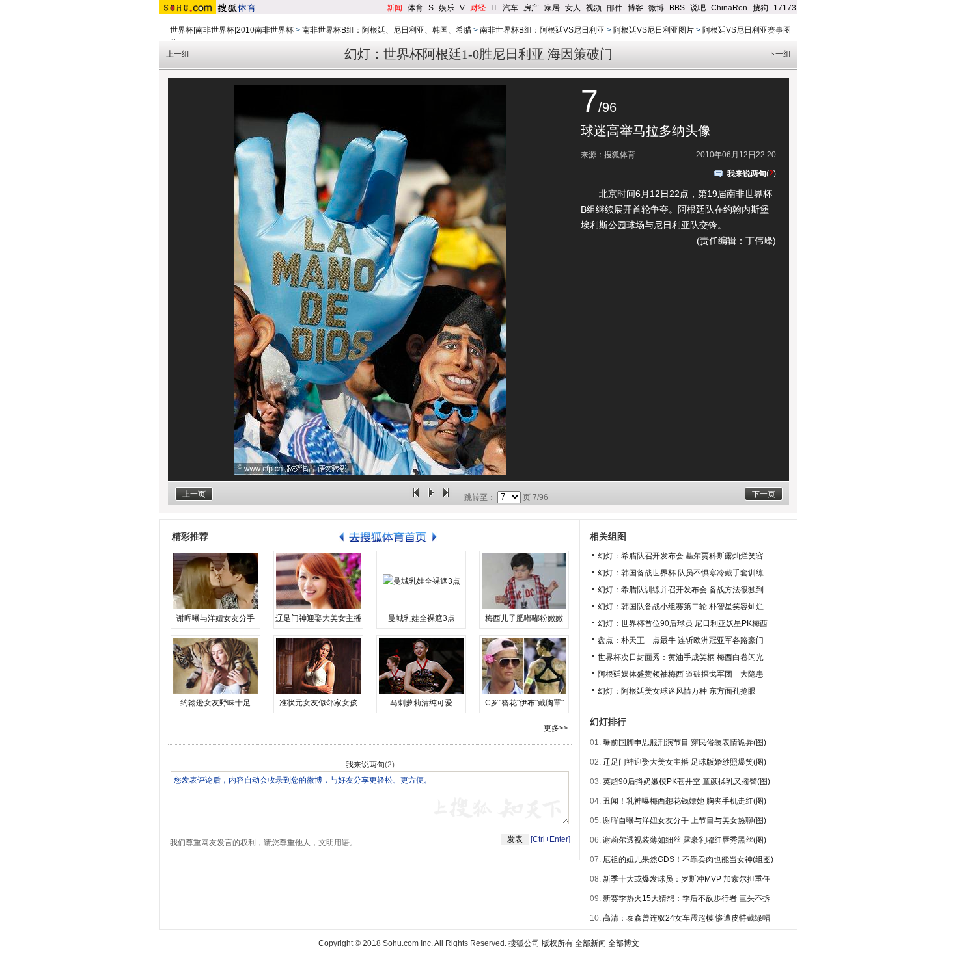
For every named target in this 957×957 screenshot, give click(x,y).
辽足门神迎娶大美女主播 (318, 618)
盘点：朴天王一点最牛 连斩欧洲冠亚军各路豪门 (681, 640)
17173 (784, 7)
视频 (594, 7)
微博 (656, 7)
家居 (552, 7)
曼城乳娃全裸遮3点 (421, 618)
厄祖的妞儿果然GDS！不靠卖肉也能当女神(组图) (688, 859)
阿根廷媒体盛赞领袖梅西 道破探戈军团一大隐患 (681, 674)
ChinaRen (729, 7)
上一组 (177, 54)
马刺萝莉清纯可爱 (421, 702)
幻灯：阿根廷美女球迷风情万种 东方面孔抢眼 (677, 691)
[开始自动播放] (430, 497)
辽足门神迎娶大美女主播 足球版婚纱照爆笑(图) (684, 762)
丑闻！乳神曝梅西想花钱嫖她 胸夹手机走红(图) (684, 801)
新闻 (394, 7)
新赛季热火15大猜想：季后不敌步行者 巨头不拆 (686, 898)
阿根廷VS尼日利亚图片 (653, 29)
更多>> (556, 728)
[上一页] (416, 497)
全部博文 (623, 943)
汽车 (510, 7)
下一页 (763, 494)
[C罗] (524, 665)
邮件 (614, 7)
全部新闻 (590, 943)
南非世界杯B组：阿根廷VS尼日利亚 (542, 29)
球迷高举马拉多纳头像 (646, 131)
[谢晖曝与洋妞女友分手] (215, 581)
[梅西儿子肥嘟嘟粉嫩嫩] (524, 581)
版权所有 (557, 943)
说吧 (698, 7)
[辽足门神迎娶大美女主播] (318, 581)
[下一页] (445, 497)
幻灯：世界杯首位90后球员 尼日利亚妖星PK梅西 (683, 623)
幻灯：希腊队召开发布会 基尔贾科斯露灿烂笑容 (681, 555)
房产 (531, 7)
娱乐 (446, 7)
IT (494, 7)
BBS (677, 7)
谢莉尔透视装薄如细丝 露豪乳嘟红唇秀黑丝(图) (684, 840)
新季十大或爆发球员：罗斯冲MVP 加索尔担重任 (686, 879)
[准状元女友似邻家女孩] (318, 665)
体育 (415, 7)
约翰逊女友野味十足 (215, 702)
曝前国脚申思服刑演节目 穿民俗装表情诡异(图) (684, 742)
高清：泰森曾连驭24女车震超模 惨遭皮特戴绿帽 (686, 918)
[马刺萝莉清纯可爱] (421, 665)
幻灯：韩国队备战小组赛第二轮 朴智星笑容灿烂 (681, 606)
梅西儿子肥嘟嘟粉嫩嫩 (524, 618)
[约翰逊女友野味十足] (215, 665)
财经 (478, 7)
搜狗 (760, 7)
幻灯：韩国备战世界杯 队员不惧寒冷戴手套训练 (681, 572)
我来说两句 (746, 173)
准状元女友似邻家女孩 (318, 702)
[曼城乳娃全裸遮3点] (421, 581)
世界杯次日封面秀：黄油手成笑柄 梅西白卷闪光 (681, 657)
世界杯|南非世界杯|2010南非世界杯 (232, 29)
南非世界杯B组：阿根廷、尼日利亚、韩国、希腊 (386, 29)
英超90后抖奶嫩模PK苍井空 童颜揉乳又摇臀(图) (686, 781)
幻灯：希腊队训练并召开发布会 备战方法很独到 (681, 589)
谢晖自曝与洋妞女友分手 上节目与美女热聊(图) (684, 820)
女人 (573, 7)
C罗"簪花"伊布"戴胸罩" (524, 702)
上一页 (194, 494)
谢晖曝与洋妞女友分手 (215, 618)
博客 (635, 7)
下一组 (779, 54)
